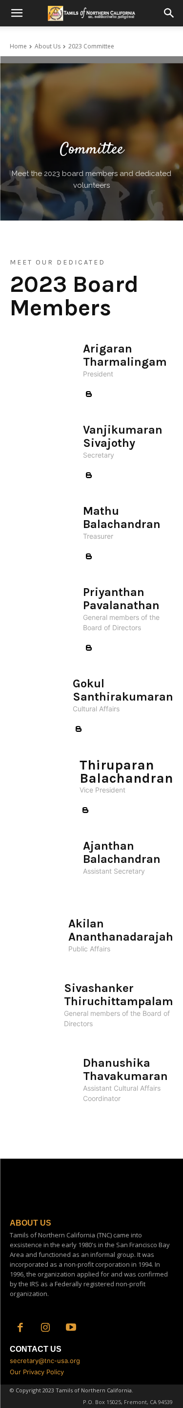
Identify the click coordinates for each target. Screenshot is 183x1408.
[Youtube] (71, 1328)
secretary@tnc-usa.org (45, 1360)
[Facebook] (20, 1328)
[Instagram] (45, 1328)
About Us (48, 46)
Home (18, 46)
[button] (16, 13)
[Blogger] (89, 394)
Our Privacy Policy (37, 1372)
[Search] (169, 13)
